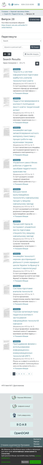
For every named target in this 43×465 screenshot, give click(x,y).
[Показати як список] (5, 54)
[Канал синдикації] (37, 63)
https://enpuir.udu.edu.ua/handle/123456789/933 (14, 26)
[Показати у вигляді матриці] (9, 54)
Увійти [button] (16, 4)
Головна (5, 11)
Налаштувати (5, 462)
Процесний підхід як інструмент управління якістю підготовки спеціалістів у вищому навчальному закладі (24, 230)
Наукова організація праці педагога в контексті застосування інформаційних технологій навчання (26, 317)
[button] (20, 93)
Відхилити (25, 462)
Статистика (34, 19)
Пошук (36, 47)
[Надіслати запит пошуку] (9, 4)
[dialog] (21, 456)
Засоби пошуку (32, 54)
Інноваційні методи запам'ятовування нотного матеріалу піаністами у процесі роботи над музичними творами (26, 136)
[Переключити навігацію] (39, 4)
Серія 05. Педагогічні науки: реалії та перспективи (14, 14)
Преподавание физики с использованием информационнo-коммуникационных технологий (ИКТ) (24, 350)
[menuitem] (12, 4)
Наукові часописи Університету (20, 11)
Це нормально (35, 462)
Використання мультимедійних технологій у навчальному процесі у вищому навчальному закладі (26, 197)
